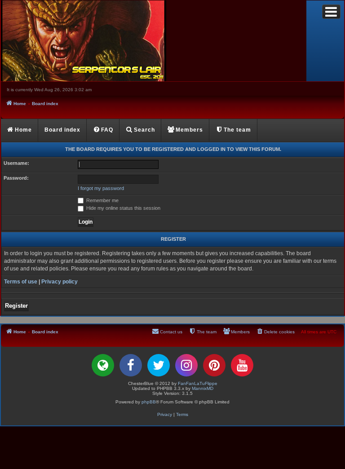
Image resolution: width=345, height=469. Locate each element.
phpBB (149, 401)
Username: (16, 163)
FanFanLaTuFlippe (197, 383)
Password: (16, 178)
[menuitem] (103, 130)
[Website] (103, 365)
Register (16, 305)
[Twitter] (158, 365)
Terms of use (20, 282)
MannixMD (202, 388)
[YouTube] (242, 365)
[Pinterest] (214, 365)
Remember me (102, 200)
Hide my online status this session (122, 208)
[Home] (153, 40)
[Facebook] (130, 365)
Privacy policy (59, 282)
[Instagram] (186, 365)
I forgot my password (101, 188)
